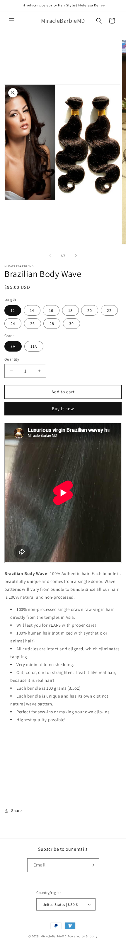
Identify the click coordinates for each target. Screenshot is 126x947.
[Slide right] (75, 255)
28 (52, 323)
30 (71, 323)
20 (89, 310)
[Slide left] (50, 255)
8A (13, 346)
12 (13, 310)
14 (32, 310)
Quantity (11, 359)
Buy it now (63, 408)
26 (32, 323)
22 (109, 310)
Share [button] (16, 810)
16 (51, 310)
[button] (11, 20)
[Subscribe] (92, 865)
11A (33, 346)
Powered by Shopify (82, 936)
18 (70, 310)
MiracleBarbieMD (53, 936)
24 (13, 323)
